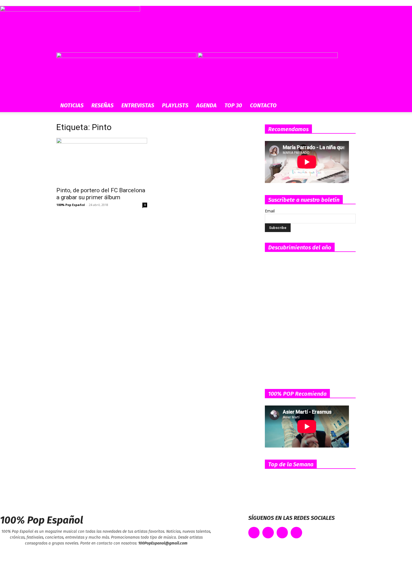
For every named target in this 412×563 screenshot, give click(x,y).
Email (270, 211)
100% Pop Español (70, 205)
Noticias (72, 105)
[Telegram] (296, 532)
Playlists (175, 105)
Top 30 (233, 105)
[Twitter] (268, 532)
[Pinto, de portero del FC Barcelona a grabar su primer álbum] (101, 160)
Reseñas (102, 105)
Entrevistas (137, 105)
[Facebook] (254, 532)
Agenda (206, 105)
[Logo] (127, 56)
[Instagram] (282, 532)
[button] (349, 59)
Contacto (263, 105)
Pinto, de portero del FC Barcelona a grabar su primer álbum (100, 194)
